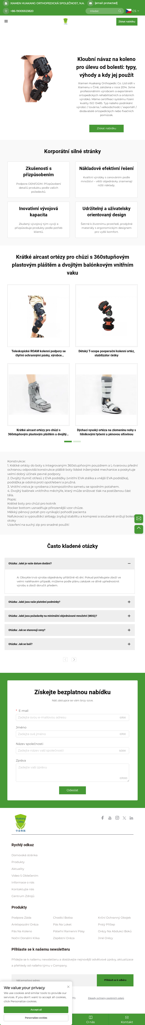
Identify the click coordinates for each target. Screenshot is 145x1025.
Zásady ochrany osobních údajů (106, 998)
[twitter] (125, 818)
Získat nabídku (127, 21)
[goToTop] (138, 529)
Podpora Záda (21, 917)
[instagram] (117, 818)
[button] (68, 441)
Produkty (18, 862)
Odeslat (72, 790)
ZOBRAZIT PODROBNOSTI (38, 315)
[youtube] (110, 818)
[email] (138, 518)
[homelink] (65, 21)
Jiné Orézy (105, 938)
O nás (90, 1022)
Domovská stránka (25, 855)
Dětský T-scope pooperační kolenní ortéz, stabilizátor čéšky (107, 353)
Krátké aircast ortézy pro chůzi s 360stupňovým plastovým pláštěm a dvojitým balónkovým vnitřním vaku (38, 432)
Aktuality (18, 869)
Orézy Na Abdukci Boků (115, 931)
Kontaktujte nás (23, 889)
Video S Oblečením (25, 875)
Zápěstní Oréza (64, 938)
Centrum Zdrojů (23, 896)
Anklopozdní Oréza (25, 924)
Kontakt (127, 1022)
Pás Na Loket (62, 924)
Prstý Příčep (106, 924)
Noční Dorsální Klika (26, 938)
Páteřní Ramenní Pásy (69, 931)
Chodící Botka (63, 917)
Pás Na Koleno (22, 931)
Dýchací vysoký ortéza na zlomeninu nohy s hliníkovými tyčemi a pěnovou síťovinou (106, 432)
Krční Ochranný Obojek (114, 917)
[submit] (120, 11)
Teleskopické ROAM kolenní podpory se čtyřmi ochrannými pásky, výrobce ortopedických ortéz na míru (39, 353)
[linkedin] (131, 818)
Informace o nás (23, 882)
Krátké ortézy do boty (26, 465)
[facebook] (103, 818)
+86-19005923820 (21, 11)
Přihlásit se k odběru (115, 980)
